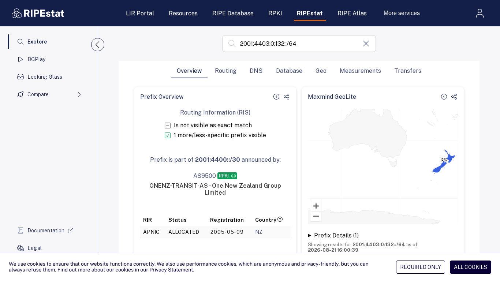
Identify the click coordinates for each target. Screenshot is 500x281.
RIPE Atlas (352, 13)
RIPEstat (310, 13)
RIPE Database (233, 13)
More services (402, 13)
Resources (183, 13)
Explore (37, 42)
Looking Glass (45, 77)
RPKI (275, 13)
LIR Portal (140, 13)
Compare (38, 94)
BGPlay (36, 59)
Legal (34, 248)
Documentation (46, 230)
